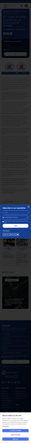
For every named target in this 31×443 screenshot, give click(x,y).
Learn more (5, 426)
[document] (15, 221)
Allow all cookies (15, 430)
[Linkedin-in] (10, 234)
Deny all (15, 439)
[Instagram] (14, 234)
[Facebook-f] (4, 234)
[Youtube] (17, 234)
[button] (28, 207)
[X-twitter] (7, 234)
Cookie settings (15, 435)
